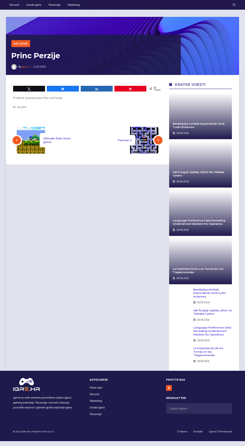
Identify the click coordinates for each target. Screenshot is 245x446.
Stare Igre (96, 387)
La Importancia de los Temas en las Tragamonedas (208, 351)
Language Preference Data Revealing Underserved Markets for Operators (199, 222)
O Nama (182, 431)
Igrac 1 (25, 66)
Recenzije (54, 4)
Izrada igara (33, 4)
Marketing (74, 4)
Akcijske (20, 43)
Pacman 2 (125, 140)
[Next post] (158, 140)
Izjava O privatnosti (220, 431)
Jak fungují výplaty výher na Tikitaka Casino (212, 312)
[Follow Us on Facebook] (169, 388)
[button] (234, 5)
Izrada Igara (97, 407)
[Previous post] (16, 140)
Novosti (14, 4)
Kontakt (198, 431)
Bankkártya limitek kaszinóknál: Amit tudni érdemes (209, 293)
